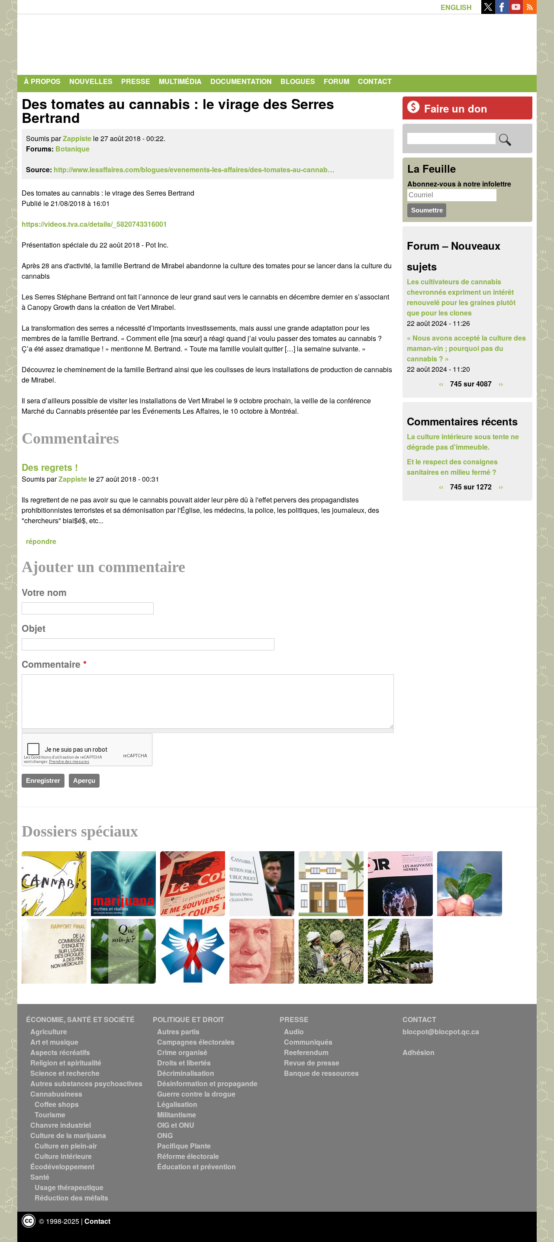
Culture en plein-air (66, 1146)
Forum (336, 81)
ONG (165, 1135)
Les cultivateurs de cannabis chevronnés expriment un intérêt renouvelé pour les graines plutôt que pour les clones (461, 297)
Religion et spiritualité (65, 1063)
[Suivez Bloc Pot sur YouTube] (516, 11)
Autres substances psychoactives (86, 1083)
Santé (39, 1177)
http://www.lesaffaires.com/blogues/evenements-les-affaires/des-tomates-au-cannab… (194, 169)
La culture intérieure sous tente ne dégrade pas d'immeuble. (463, 441)
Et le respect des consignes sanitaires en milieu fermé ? (452, 467)
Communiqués (308, 1042)
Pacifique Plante (184, 1146)
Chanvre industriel (60, 1125)
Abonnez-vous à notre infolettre (459, 184)
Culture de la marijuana (68, 1135)
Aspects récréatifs (60, 1052)
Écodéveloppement (62, 1166)
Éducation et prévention (196, 1166)
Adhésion (419, 1052)
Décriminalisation (185, 1073)
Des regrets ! (50, 467)
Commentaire (54, 664)
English (456, 7)
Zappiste (77, 138)
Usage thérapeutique (69, 1187)
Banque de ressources (321, 1073)
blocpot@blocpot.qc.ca (441, 1031)
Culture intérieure (63, 1156)
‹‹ (441, 384)
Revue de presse (311, 1063)
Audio (294, 1031)
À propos (42, 81)
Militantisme (176, 1115)
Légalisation (177, 1104)
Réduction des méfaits (71, 1198)
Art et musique (54, 1042)
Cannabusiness (56, 1094)
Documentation (241, 81)
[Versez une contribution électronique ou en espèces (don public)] (413, 111)
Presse (135, 81)
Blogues (297, 81)
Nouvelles (91, 81)
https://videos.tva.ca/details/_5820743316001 (94, 224)
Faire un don (455, 108)
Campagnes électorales (196, 1042)
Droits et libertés (184, 1063)
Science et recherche (65, 1073)
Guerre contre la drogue (196, 1094)
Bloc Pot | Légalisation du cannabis (102, 42)
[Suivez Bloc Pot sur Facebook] (502, 11)
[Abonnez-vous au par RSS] (530, 11)
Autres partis (178, 1031)
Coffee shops (57, 1104)
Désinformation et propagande (207, 1083)
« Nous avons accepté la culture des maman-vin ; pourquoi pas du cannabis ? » (466, 348)
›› (501, 384)
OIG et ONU (175, 1125)
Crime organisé (182, 1052)
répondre (41, 541)
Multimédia (180, 81)
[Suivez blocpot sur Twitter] (488, 11)
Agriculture (48, 1031)
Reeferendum (306, 1052)
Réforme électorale (188, 1156)
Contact (375, 81)
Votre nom (44, 592)
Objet (33, 628)
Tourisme (50, 1115)
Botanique (72, 149)
